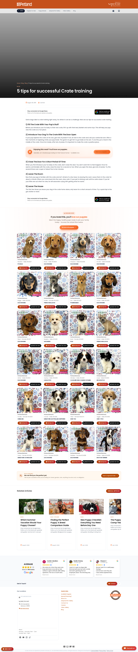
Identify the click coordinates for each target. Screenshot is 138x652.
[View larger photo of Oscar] (118, 273)
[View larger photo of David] (118, 312)
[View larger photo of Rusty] (66, 235)
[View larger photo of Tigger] (118, 390)
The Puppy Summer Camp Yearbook (120, 521)
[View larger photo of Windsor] (92, 351)
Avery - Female (25, 455)
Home (18, 83)
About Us (63, 598)
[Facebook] (20, 637)
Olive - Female (77, 417)
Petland (56, 517)
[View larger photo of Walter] (118, 428)
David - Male (103, 339)
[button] (23, 235)
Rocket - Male (103, 262)
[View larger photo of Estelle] (66, 273)
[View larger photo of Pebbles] (92, 428)
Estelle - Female (51, 300)
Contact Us (64, 603)
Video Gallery (66, 11)
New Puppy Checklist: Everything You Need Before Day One (91, 523)
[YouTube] (23, 637)
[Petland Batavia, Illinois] (24, 4)
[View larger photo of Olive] (92, 390)
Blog (74, 11)
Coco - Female (51, 455)
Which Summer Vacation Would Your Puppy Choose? (31, 523)
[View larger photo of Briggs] (39, 273)
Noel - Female (76, 339)
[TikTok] (30, 637)
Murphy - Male (50, 339)
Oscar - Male (103, 300)
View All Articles (114, 491)
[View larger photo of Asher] (39, 351)
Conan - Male (50, 417)
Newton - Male (25, 262)
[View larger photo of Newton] (39, 235)
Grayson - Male (77, 262)
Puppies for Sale (31, 11)
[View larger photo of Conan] (66, 390)
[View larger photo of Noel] (92, 312)
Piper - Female (24, 339)
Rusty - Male (50, 262)
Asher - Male (24, 378)
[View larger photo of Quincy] (66, 351)
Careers (63, 605)
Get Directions (24, 608)
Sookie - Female (25, 417)
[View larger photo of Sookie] (39, 390)
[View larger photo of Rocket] (118, 235)
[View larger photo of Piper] (39, 312)
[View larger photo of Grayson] (92, 235)
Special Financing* (66, 596)
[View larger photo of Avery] (39, 428)
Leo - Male (75, 300)
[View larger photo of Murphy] (66, 312)
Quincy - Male (51, 378)
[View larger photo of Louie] (118, 351)
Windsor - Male (77, 378)
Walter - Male (103, 455)
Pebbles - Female (78, 455)
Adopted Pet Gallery (54, 11)
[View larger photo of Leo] (92, 273)
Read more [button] (46, 575)
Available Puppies (66, 594)
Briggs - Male (24, 300)
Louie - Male (103, 378)
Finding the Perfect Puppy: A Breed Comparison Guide (60, 523)
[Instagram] (26, 637)
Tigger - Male (103, 417)
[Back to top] (119, 583)
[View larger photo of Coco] (66, 428)
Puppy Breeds (42, 11)
